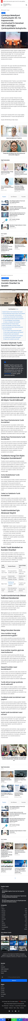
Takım (15, 1007)
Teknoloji (3, 925)
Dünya (3, 908)
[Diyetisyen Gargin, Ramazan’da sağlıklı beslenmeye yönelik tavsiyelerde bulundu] (21, 181)
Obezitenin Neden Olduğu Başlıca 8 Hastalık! (7, 172)
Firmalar (3, 912)
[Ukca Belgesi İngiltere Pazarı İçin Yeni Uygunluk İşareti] (5, 202)
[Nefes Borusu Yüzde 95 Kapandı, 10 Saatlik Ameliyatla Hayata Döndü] (21, 166)
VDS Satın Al (11, 1005)
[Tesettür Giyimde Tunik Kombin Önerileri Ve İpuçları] (5, 937)
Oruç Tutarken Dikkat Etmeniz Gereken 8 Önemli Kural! (7, 187)
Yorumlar (23, 196)
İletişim (2, 973)
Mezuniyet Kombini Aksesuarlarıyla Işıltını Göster (20, 246)
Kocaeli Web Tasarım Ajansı (20, 1005)
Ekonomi (3, 910)
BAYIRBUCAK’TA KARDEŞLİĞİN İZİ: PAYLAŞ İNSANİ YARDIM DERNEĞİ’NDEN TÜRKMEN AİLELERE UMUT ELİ (6, 247)
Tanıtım (3, 923)
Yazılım (2, 996)
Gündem (3, 914)
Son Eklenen (14, 196)
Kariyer (3, 916)
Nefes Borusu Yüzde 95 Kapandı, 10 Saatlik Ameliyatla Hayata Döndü (21, 173)
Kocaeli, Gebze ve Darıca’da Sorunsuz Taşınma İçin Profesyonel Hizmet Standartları (18, 208)
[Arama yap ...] (26, 5)
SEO (18, 1003)
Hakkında (11, 1007)
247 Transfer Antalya (15, 219)
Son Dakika (3, 994)
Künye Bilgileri (4, 971)
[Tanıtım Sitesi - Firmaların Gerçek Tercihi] (8, 5)
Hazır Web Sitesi (5, 1005)
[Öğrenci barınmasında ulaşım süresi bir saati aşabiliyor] (7, 257)
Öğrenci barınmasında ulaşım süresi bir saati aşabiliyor (14, 1)
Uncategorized (5, 927)
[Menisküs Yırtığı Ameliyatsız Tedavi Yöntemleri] (5, 226)
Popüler (4, 196)
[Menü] (1, 5)
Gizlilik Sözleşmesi (4, 969)
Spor (3, 921)
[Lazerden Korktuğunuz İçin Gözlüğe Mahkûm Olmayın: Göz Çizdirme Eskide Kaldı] (21, 257)
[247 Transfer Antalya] (5, 221)
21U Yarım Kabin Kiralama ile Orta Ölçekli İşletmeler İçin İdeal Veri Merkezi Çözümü (17, 214)
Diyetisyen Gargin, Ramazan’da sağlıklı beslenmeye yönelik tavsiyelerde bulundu (20, 187)
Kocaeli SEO (21, 1003)
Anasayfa (4, 10)
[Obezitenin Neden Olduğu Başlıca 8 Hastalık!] (7, 166)
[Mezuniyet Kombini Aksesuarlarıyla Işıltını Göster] (21, 240)
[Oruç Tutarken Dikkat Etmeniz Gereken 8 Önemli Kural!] (7, 181)
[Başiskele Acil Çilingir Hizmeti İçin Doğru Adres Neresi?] (5, 948)
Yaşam (8, 10)
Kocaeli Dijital (9, 1003)
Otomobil (3, 919)
